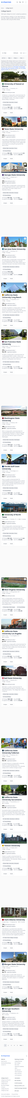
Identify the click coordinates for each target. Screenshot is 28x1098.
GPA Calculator (18, 1080)
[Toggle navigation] (26, 2)
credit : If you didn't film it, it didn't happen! (17, 747)
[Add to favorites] (25, 73)
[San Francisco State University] (14, 334)
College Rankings (18, 1061)
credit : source (22, 291)
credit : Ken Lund (21, 80)
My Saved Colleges (5, 1085)
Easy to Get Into (18, 1073)
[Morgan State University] (14, 957)
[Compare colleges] (20, 2)
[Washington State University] (14, 411)
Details (11, 112)
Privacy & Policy (15, 1094)
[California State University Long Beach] (14, 288)
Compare (5, 112)
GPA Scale (17, 1090)
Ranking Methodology (6, 1063)
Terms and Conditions (5, 1094)
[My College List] (23, 2)
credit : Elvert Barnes (21, 842)
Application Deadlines (19, 1066)
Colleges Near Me (5, 1088)
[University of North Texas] (14, 507)
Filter (5, 53)
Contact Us (3, 1064)
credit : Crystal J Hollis (20, 511)
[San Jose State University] (14, 242)
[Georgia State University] (14, 168)
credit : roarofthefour (20, 245)
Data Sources (4, 1061)
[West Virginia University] (14, 582)
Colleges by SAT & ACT (6, 1080)
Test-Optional (17, 1070)
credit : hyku (22, 463)
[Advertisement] (14, 35)
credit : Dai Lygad (21, 415)
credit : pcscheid (21, 586)
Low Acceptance (18, 1075)
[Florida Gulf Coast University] (14, 459)
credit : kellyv (22, 125)
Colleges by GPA (4, 1081)
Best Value (17, 1064)
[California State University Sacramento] (14, 790)
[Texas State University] (14, 122)
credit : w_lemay (21, 171)
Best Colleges (17, 1063)
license (25, 80)
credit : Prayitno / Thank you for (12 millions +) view (16, 338)
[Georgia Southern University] (14, 1001)
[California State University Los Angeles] (14, 624)
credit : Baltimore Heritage (20, 961)
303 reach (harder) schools (11, 68)
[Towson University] (14, 838)
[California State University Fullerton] (14, 743)
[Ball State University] (14, 671)
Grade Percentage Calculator (21, 1088)
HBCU (16, 1068)
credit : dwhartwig (21, 674)
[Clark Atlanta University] (14, 912)
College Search (4, 1083)
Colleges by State (4, 1090)
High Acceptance (18, 1071)
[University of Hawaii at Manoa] (14, 77)
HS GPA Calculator (18, 1083)
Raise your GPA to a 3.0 (19, 1085)
